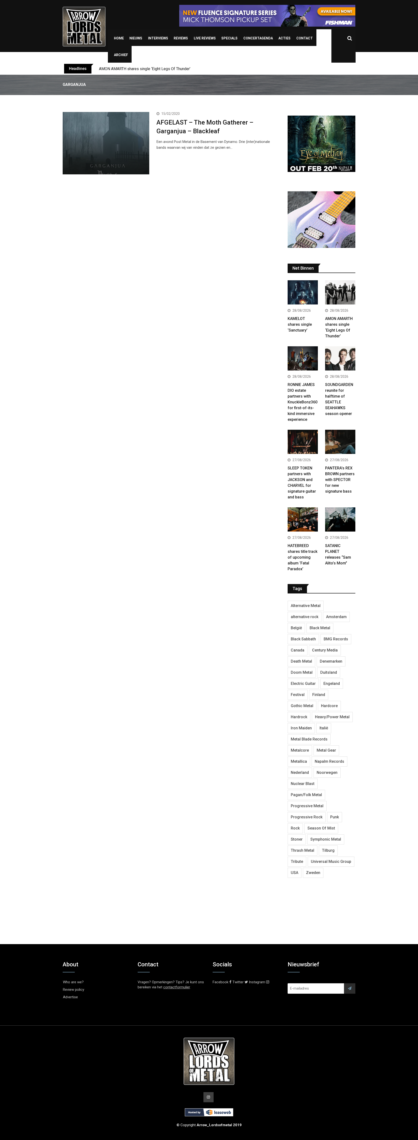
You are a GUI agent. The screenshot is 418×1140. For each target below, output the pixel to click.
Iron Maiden (301, 728)
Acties (284, 38)
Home (119, 38)
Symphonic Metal (325, 839)
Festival (298, 694)
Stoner (297, 839)
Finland (318, 694)
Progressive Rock (306, 817)
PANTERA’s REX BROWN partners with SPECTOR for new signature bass (340, 480)
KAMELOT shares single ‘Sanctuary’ (300, 324)
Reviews (181, 38)
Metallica (299, 761)
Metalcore (300, 750)
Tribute (297, 861)
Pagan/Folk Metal (306, 794)
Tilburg (328, 850)
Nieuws (135, 38)
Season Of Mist (321, 828)
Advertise (70, 997)
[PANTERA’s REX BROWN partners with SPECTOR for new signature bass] (340, 442)
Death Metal (301, 661)
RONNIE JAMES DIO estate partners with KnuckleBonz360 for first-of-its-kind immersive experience (302, 402)
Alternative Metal (306, 605)
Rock (295, 828)
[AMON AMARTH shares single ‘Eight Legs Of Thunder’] (340, 293)
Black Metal (320, 628)
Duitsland (328, 672)
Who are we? (73, 982)
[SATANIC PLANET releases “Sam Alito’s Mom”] (340, 520)
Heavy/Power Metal (332, 717)
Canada (297, 650)
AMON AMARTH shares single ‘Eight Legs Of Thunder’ (144, 69)
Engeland (331, 683)
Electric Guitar (303, 683)
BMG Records (336, 639)
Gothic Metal (302, 705)
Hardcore (329, 705)
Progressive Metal (307, 806)
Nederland (300, 772)
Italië (324, 728)
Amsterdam (336, 616)
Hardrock (299, 717)
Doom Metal (302, 672)
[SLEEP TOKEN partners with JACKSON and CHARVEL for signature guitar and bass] (303, 442)
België (296, 628)
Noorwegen (327, 772)
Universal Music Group (331, 861)
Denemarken (331, 661)
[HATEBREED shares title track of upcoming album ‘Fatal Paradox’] (303, 520)
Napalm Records (329, 761)
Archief (121, 55)
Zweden (313, 872)
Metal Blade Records (309, 739)
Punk (334, 817)
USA (294, 872)
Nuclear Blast (302, 783)
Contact (304, 38)
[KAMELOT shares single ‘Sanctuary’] (303, 293)
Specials (229, 38)
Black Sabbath (303, 639)
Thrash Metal (302, 850)
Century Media (325, 650)
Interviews (158, 38)
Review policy (73, 989)
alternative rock (304, 616)
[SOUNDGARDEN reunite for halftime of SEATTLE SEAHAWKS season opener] (340, 359)
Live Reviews (205, 38)
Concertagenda (258, 38)
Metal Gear (326, 750)
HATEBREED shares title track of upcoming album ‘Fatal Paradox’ (302, 557)
